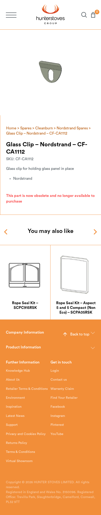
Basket (91, 15)
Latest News (15, 416)
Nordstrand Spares (72, 128)
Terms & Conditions (20, 452)
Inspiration (14, 406)
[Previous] (6, 232)
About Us (12, 379)
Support (12, 425)
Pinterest (57, 425)
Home (11, 128)
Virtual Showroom (19, 461)
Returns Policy (16, 443)
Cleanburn (44, 128)
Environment (15, 397)
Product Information (23, 347)
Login (54, 370)
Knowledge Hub (18, 370)
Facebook (57, 406)
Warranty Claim (62, 389)
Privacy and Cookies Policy (26, 434)
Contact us (58, 379)
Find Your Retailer (64, 397)
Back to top (79, 334)
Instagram (57, 416)
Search (82, 15)
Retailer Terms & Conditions (27, 389)
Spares (25, 128)
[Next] (94, 232)
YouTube (56, 434)
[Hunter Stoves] (50, 14)
